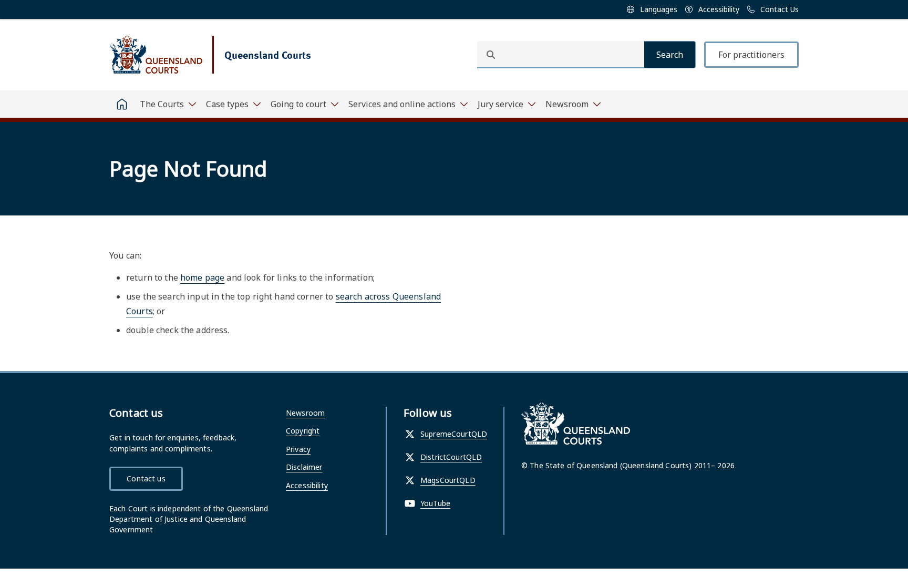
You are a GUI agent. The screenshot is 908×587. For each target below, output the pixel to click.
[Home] (122, 104)
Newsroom (305, 413)
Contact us (146, 478)
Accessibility (307, 485)
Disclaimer (304, 467)
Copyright (302, 431)
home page (202, 277)
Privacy (298, 449)
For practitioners (751, 54)
